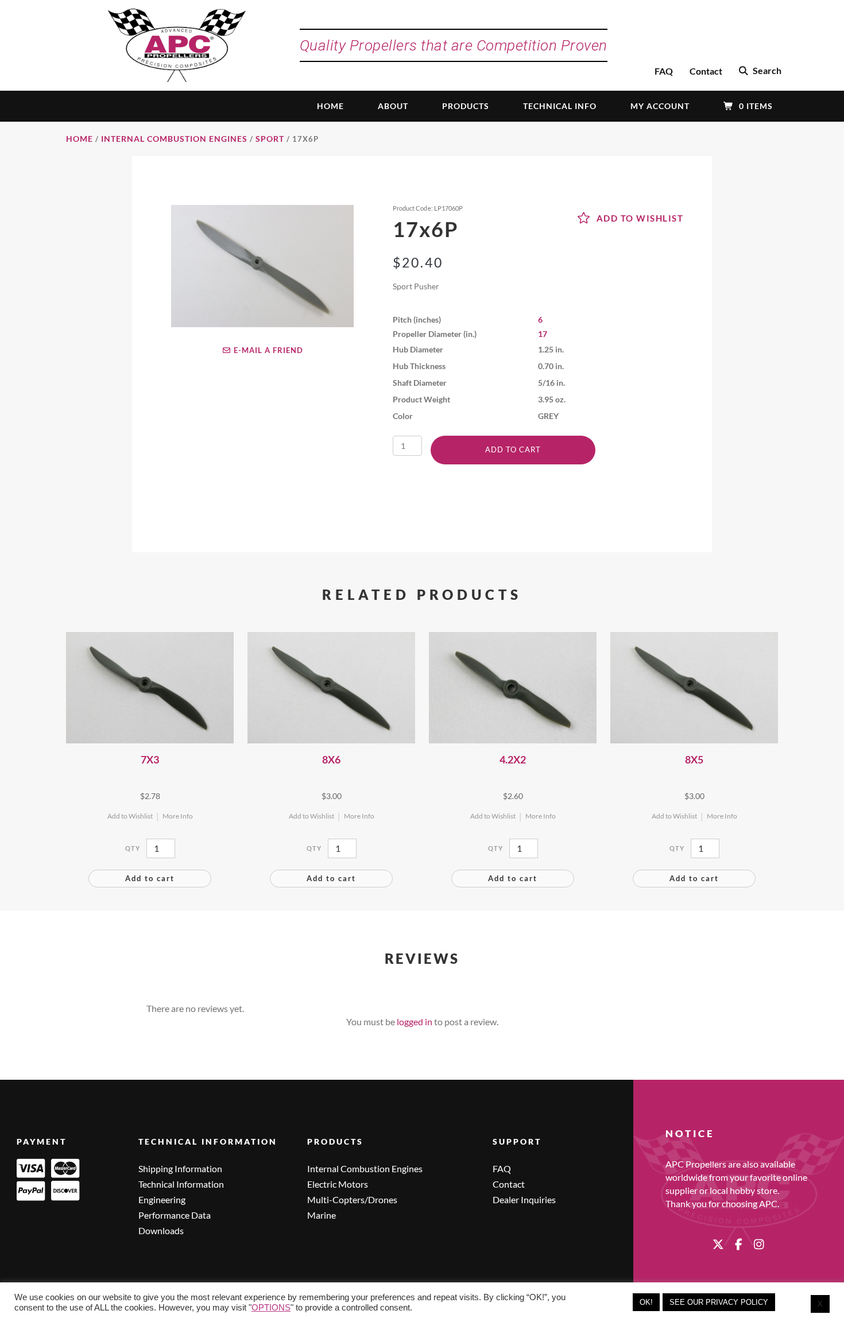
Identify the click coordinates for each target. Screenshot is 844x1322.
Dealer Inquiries (524, 1200)
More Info (177, 816)
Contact (706, 70)
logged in (414, 1021)
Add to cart (513, 449)
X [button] (820, 1304)
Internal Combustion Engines (174, 139)
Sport (269, 139)
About (393, 106)
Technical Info (560, 106)
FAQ (664, 70)
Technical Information (181, 1184)
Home (330, 106)
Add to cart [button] (150, 878)
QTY (132, 848)
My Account (660, 106)
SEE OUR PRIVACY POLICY (718, 1302)
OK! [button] (646, 1302)
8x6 (331, 760)
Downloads (161, 1231)
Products (465, 106)
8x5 (694, 760)
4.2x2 (513, 760)
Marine (321, 1215)
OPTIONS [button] (271, 1307)
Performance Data (174, 1215)
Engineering (161, 1200)
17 (542, 334)
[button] (760, 71)
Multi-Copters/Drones (352, 1200)
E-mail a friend (267, 350)
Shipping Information (180, 1169)
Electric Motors (337, 1184)
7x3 (150, 760)
